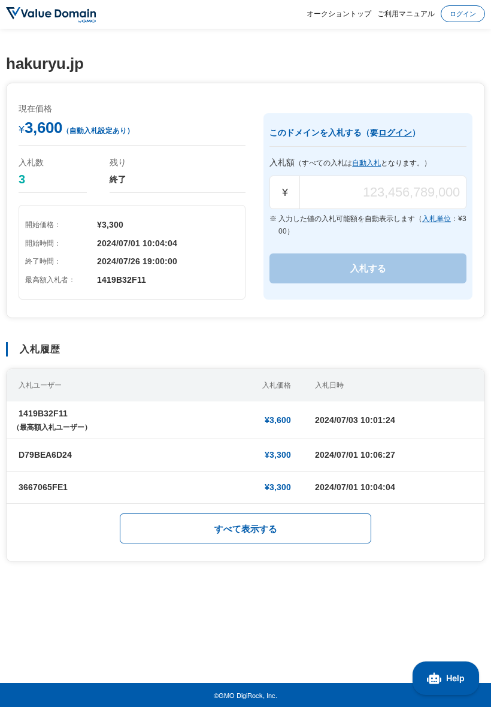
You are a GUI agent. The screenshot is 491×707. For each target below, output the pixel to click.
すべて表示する (245, 529)
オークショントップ (339, 13)
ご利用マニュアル (406, 13)
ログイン (463, 13)
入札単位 (436, 218)
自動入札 (366, 163)
